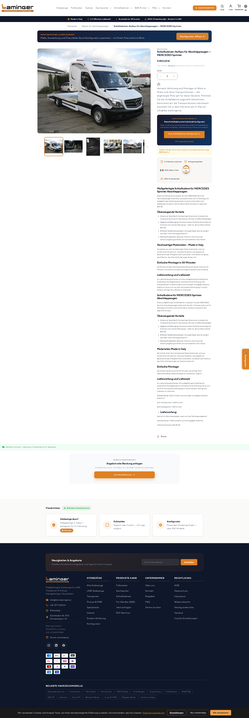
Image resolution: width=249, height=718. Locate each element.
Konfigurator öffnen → (192, 36)
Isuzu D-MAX (111, 697)
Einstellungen (176, 713)
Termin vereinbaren (59, 637)
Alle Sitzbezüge (95, 585)
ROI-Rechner (123, 613)
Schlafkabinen (123, 596)
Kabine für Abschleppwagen (95, 26)
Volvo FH (76, 697)
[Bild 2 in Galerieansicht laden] (73, 146)
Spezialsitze (93, 607)
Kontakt (149, 591)
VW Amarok (171, 691)
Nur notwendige (198, 713)
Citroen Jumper (148, 697)
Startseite (72, 26)
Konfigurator (245, 359)
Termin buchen (153, 607)
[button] (103, 8)
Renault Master (92, 697)
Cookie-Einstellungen (185, 618)
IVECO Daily (122, 691)
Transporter (93, 596)
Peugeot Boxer (129, 697)
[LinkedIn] (56, 645)
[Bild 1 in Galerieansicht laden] (54, 146)
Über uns (150, 585)
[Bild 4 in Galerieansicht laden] (113, 146)
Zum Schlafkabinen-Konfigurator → (184, 134)
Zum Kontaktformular (124, 475)
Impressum (180, 596)
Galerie (91, 613)
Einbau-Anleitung (96, 618)
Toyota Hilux (155, 691)
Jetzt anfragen (123, 607)
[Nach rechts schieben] (147, 147)
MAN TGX (186, 691)
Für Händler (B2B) (125, 602)
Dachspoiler (122, 591)
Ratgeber (150, 596)
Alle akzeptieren (221, 713)
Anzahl (159, 70)
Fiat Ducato (106, 691)
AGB (176, 585)
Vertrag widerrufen (184, 607)
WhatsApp (55, 610)
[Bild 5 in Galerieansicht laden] (132, 146)
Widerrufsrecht (182, 602)
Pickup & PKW (94, 602)
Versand (171, 65)
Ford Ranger (139, 691)
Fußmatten (122, 585)
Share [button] (164, 436)
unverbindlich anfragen (186, 141)
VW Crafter (90, 691)
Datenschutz (181, 591)
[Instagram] (49, 645)
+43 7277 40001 (58, 605)
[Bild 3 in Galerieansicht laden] (93, 146)
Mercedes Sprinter (56, 691)
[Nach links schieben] (40, 147)
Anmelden (189, 562)
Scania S (63, 697)
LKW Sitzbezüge (95, 591)
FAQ (147, 602)
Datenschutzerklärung (154, 713)
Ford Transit (74, 691)
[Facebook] (64, 645)
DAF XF (51, 697)
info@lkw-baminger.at (60, 600)
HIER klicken (178, 402)
